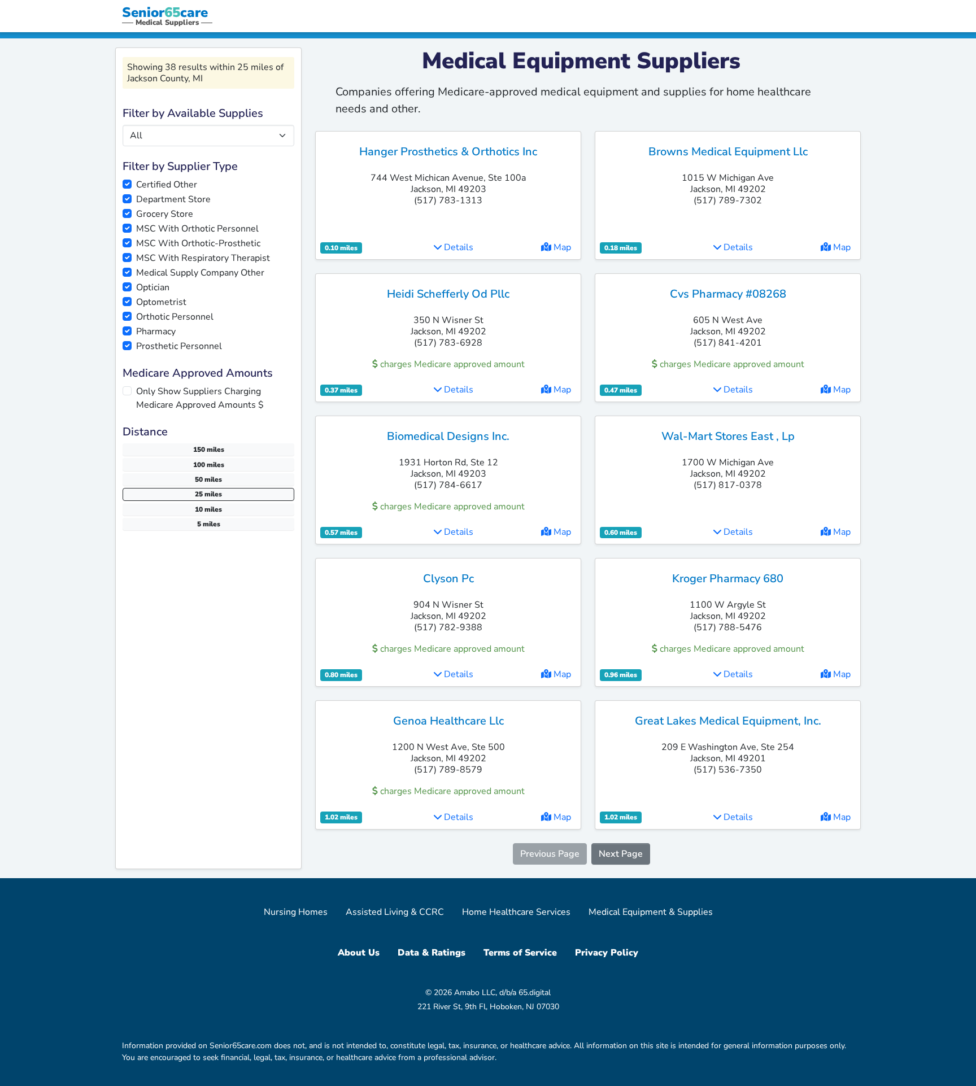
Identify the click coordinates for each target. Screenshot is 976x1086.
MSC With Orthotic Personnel (197, 229)
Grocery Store (164, 214)
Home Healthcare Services (516, 912)
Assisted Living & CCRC (395, 912)
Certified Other (166, 184)
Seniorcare (165, 12)
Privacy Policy (606, 953)
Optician (152, 287)
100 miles (208, 464)
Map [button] (561, 247)
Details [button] (457, 247)
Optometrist (161, 302)
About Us (359, 953)
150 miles (208, 449)
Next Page (621, 854)
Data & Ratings (431, 953)
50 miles (208, 479)
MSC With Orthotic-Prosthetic (198, 243)
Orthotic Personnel (174, 317)
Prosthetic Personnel (179, 346)
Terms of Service (520, 953)
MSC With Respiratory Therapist (203, 258)
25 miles (208, 494)
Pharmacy (156, 331)
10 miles (208, 509)
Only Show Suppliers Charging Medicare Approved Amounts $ (200, 398)
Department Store (173, 199)
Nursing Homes (296, 912)
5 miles (208, 524)
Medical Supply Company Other (200, 273)
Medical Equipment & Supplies (651, 912)
